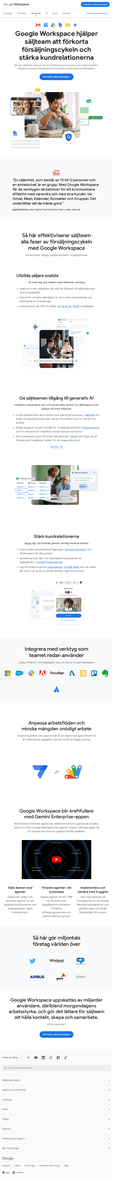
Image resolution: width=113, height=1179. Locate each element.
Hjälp (66, 1166)
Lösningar (7, 13)
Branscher (36, 13)
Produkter (22, 13)
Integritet (6, 1166)
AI (46, 13)
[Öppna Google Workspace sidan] (16, 4)
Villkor (17, 1166)
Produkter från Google (50, 1166)
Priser (55, 13)
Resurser (67, 13)
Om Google (30, 1166)
